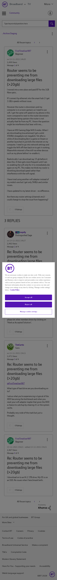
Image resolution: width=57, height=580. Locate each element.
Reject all (28, 304)
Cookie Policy (15, 290)
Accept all (28, 297)
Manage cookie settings (28, 311)
